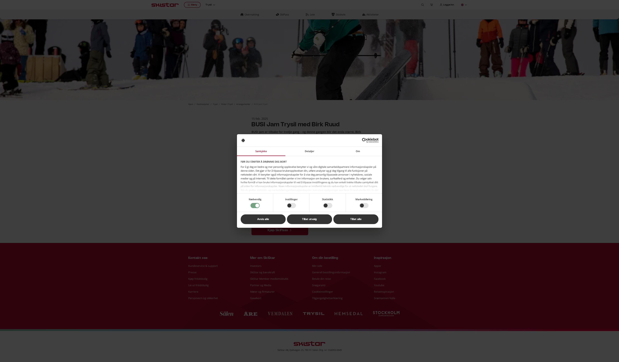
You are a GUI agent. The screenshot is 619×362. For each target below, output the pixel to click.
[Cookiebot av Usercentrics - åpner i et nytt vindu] (364, 140)
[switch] (291, 205)
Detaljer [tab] (309, 151)
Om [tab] (358, 151)
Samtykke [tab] (261, 151)
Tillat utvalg (309, 219)
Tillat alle (355, 219)
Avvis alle (263, 219)
